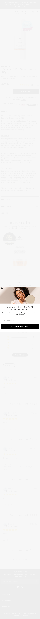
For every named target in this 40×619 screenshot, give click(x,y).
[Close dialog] (2, 288)
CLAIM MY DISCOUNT (20, 327)
